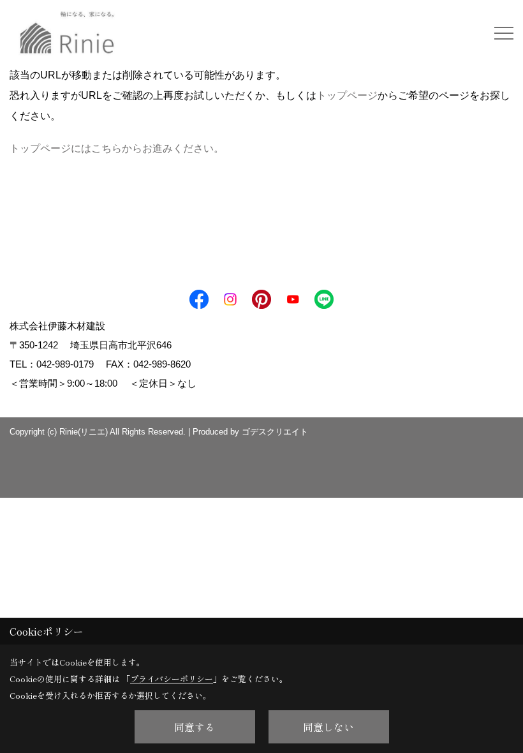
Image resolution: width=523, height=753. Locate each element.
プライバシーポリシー (171, 679)
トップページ (347, 95)
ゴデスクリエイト (275, 431)
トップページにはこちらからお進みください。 (117, 148)
